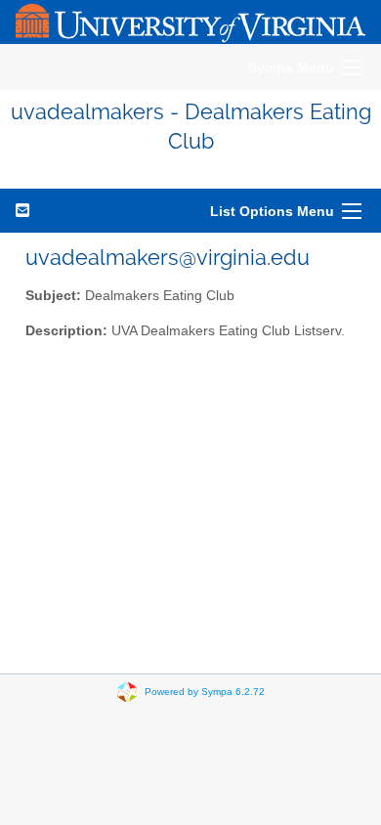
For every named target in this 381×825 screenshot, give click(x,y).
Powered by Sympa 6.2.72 (205, 690)
